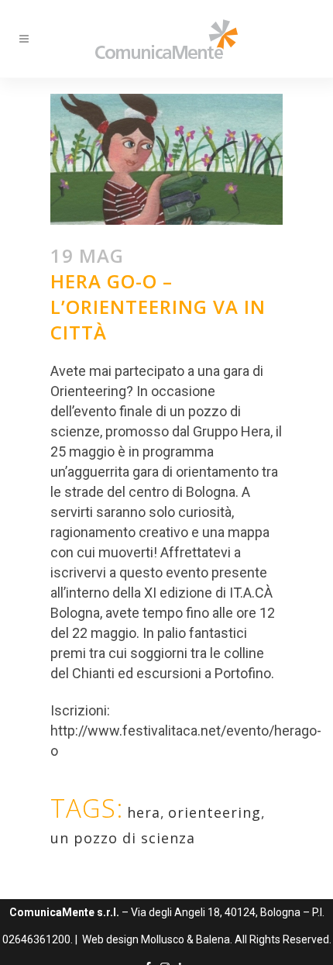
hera (143, 812)
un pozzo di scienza (122, 838)
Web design (110, 939)
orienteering (214, 812)
